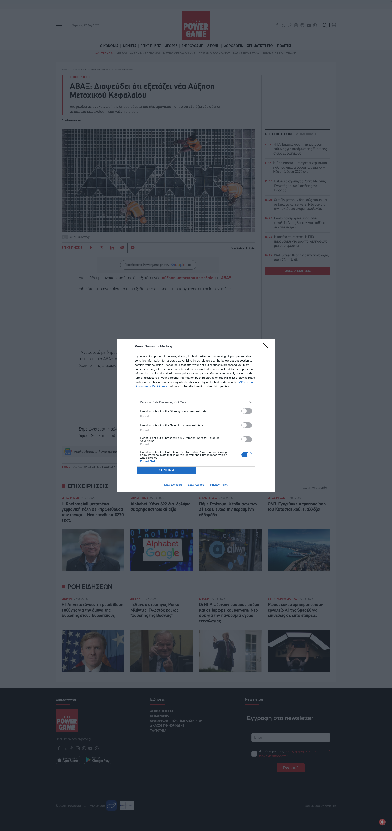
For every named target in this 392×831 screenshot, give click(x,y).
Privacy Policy (219, 484)
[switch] (246, 411)
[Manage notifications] (382, 822)
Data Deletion (173, 484)
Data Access (196, 484)
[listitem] (196, 402)
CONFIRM (166, 470)
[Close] (267, 346)
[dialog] (196, 415)
